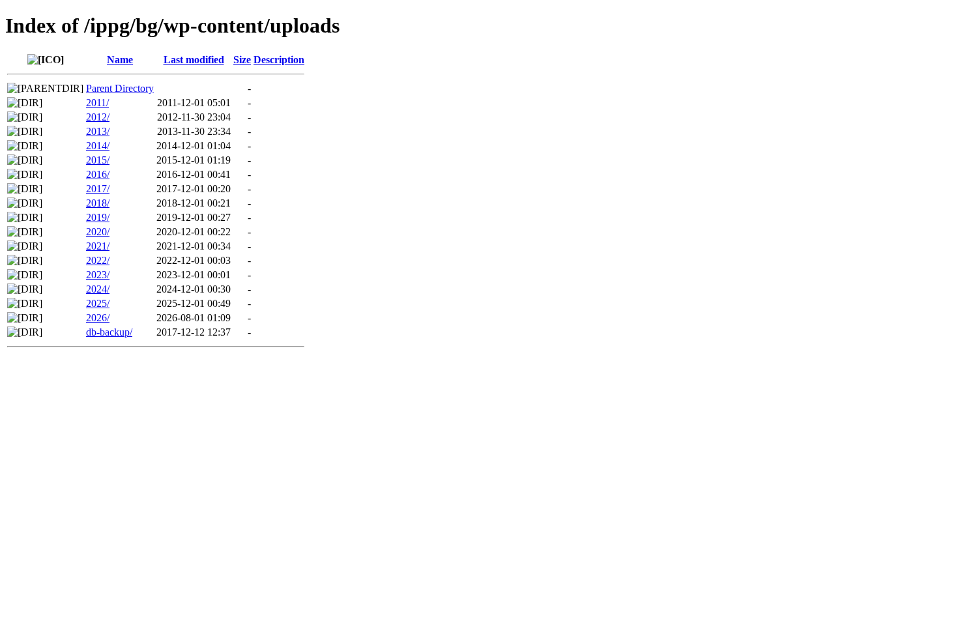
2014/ (97, 145)
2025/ (97, 303)
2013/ (97, 131)
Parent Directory (120, 88)
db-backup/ (109, 332)
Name (120, 59)
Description (279, 59)
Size (242, 59)
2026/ (97, 317)
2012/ (97, 117)
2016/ (97, 174)
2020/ (97, 231)
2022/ (97, 260)
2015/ (97, 160)
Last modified (194, 59)
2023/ (97, 274)
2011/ (97, 102)
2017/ (97, 188)
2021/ (97, 246)
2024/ (97, 289)
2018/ (97, 203)
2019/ (97, 217)
